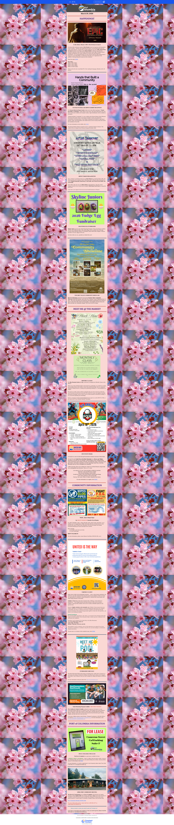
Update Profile (84, 817)
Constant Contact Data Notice (92, 817)
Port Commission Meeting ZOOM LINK (77, 800)
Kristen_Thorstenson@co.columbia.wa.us (82, 717)
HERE (76, 59)
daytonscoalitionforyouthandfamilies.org (76, 718)
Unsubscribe (78, 817)
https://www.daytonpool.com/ (92, 679)
